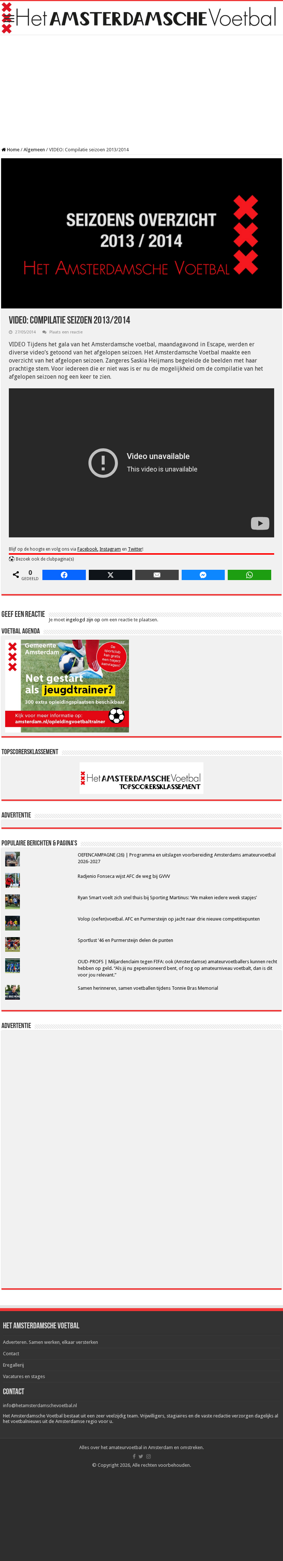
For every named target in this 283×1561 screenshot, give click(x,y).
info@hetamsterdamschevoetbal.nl (40, 1405)
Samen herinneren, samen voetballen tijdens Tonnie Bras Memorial (148, 988)
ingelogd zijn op (83, 619)
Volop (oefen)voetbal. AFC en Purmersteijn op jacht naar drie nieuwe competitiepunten (169, 919)
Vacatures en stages (24, 1376)
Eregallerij (13, 1365)
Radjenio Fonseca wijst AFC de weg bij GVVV (124, 876)
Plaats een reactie (66, 332)
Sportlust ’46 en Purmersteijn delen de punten (125, 940)
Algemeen (34, 149)
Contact (11, 1353)
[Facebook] (134, 1456)
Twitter (135, 549)
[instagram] (148, 1456)
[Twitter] (141, 1456)
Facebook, (87, 549)
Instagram (110, 549)
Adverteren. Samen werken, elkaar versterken (50, 1342)
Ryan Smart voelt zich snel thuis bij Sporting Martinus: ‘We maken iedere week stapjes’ (167, 897)
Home (13, 149)
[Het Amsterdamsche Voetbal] (141, 18)
